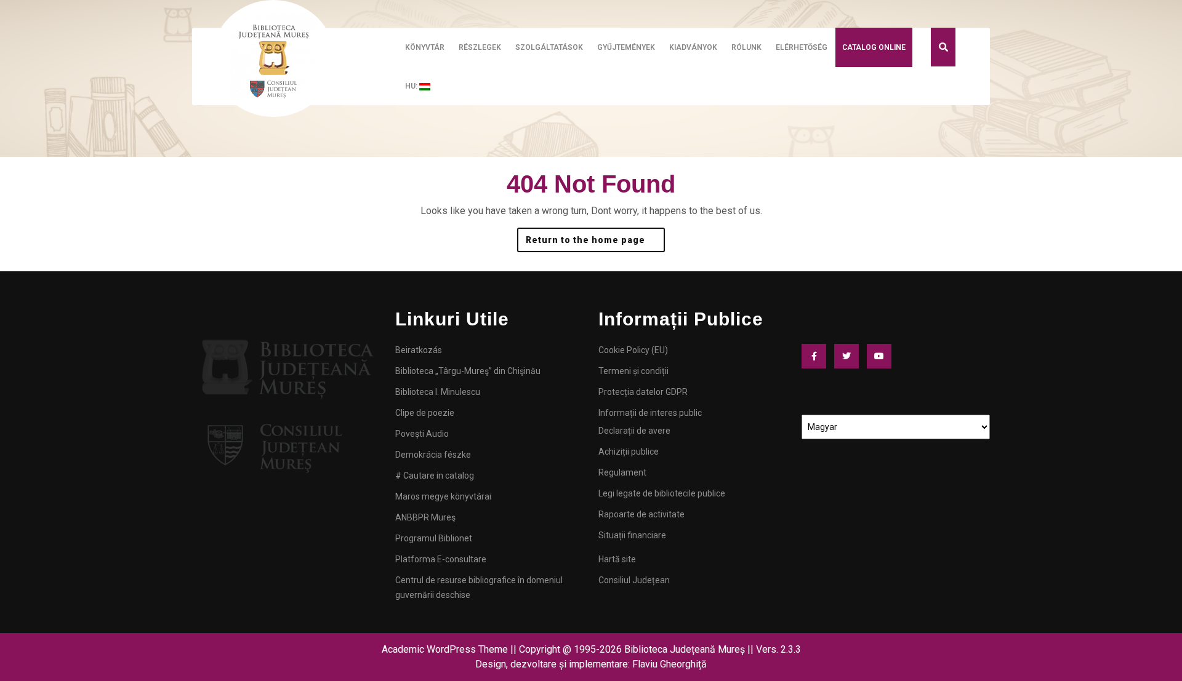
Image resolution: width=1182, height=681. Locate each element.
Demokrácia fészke (433, 455)
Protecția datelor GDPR (643, 392)
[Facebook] (817, 356)
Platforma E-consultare (440, 559)
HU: (412, 86)
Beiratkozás (418, 350)
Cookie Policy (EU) (633, 350)
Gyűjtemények (626, 47)
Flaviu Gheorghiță (669, 664)
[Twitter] (849, 356)
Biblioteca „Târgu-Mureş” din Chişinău (468, 371)
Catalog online (874, 47)
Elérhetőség (801, 47)
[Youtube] (882, 356)
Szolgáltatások (549, 47)
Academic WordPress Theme (445, 649)
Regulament (622, 472)
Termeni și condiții (633, 371)
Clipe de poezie (424, 413)
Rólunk (746, 47)
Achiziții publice (628, 451)
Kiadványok (693, 47)
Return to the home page (595, 236)
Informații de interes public (650, 413)
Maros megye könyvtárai (443, 496)
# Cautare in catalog (434, 475)
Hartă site (617, 559)
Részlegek (480, 47)
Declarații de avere (634, 431)
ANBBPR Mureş (425, 517)
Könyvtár (424, 47)
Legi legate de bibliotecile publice (661, 493)
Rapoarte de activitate (641, 514)
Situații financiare (632, 535)
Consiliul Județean (634, 580)
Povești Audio (422, 434)
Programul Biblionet (433, 538)
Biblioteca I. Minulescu (437, 392)
